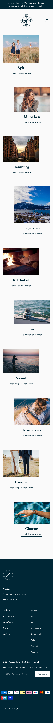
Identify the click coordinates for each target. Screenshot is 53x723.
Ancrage (14, 708)
